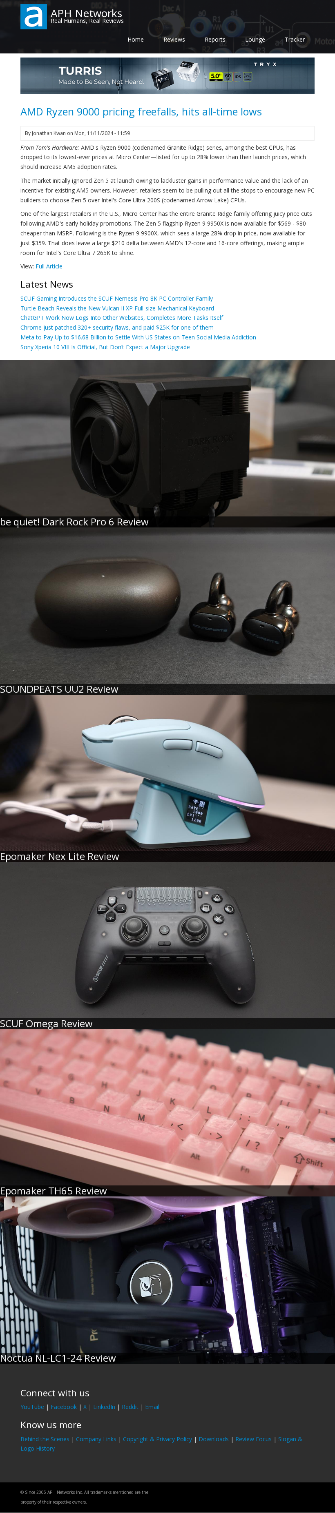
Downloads (214, 1439)
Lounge (255, 39)
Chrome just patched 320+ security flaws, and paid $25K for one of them (117, 327)
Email (152, 1407)
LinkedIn (104, 1407)
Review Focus (253, 1439)
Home (135, 39)
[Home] (33, 16)
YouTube (32, 1407)
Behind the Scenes (44, 1439)
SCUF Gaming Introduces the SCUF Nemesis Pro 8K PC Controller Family (116, 298)
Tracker (295, 39)
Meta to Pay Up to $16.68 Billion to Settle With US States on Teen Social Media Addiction (138, 337)
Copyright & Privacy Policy (157, 1439)
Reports (215, 39)
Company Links (96, 1439)
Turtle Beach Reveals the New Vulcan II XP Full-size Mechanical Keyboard (117, 308)
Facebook (64, 1407)
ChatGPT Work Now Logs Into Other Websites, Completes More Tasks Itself (121, 317)
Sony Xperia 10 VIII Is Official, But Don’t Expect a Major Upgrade (105, 347)
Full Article (49, 266)
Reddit (130, 1407)
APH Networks (86, 13)
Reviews (174, 39)
